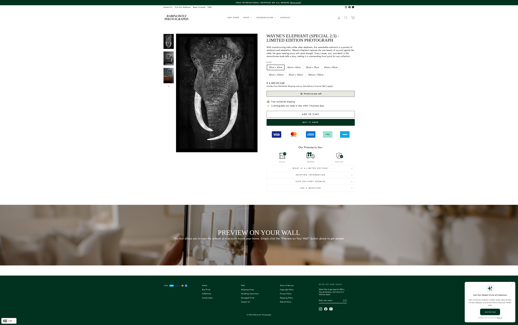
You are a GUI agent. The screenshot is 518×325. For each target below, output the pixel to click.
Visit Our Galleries (182, 7)
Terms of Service (287, 285)
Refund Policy (285, 301)
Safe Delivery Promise (311, 181)
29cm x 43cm (275, 67)
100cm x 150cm (316, 74)
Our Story (233, 17)
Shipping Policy (286, 297)
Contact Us (167, 7)
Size (269, 62)
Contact (285, 17)
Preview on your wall (312, 93)
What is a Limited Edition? (311, 168)
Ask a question (310, 188)
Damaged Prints (247, 297)
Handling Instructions (249, 293)
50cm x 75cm (312, 67)
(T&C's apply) (327, 86)
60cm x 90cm (331, 67)
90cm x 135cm (296, 74)
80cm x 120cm (276, 74)
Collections (206, 293)
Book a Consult (199, 7)
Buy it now (311, 122)
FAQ (209, 7)
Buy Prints (206, 289)
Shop (246, 17)
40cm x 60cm (294, 67)
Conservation (265, 17)
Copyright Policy (287, 289)
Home (204, 285)
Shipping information (311, 175)
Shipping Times (247, 289)
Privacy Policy (286, 293)
